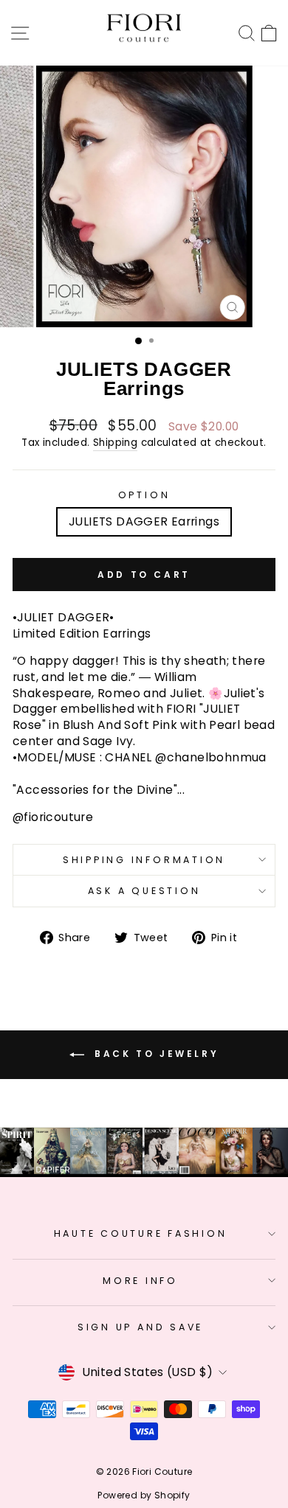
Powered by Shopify (143, 1495)
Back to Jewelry (154, 1053)
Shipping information (144, 860)
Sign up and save (140, 1327)
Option (144, 495)
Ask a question (144, 890)
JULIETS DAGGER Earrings (144, 521)
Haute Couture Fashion (140, 1233)
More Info (140, 1280)
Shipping (115, 443)
